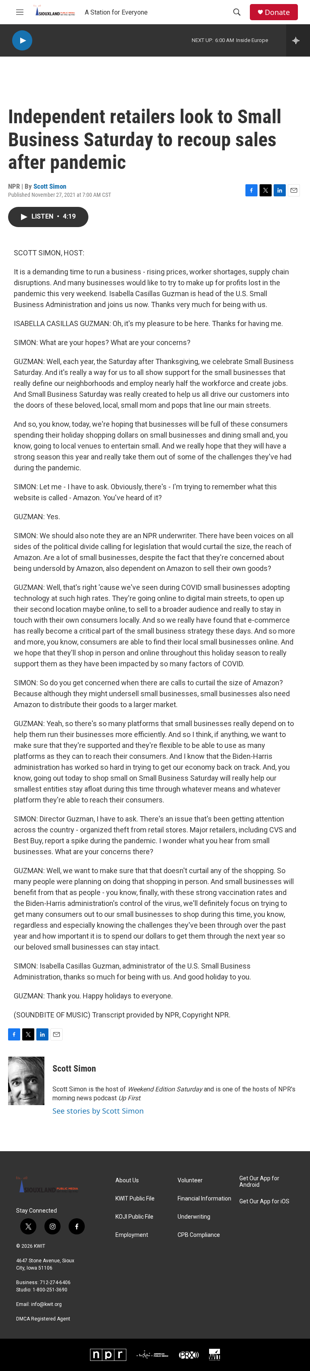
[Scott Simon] (26, 1081)
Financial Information (204, 1199)
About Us (127, 1180)
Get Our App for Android (259, 1181)
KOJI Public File (134, 1217)
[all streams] (298, 40)
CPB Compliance (199, 1235)
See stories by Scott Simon (98, 1111)
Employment (131, 1235)
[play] (22, 40)
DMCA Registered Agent (43, 1319)
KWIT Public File (135, 1199)
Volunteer (190, 1180)
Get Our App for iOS (264, 1201)
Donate (277, 12)
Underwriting (194, 1217)
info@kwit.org (46, 1304)
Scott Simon (50, 186)
